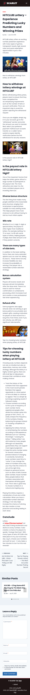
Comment (7, 622)
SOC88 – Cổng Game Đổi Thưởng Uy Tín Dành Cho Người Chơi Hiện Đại (14, 587)
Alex (5, 35)
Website (6, 661)
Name (6, 645)
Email (5, 653)
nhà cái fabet (8, 690)
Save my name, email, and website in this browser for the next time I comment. (15, 667)
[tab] (11, 599)
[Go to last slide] (5, 590)
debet (16, 684)
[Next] (25, 590)
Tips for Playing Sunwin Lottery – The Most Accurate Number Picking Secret (22, 560)
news (4, 12)
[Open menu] (26, 3)
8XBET (15, 690)
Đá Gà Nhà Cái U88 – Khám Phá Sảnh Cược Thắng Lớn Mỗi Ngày (7, 559)
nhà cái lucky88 (15, 688)
